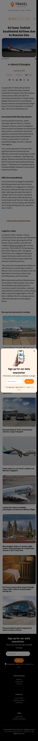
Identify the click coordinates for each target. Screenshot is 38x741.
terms (25, 387)
